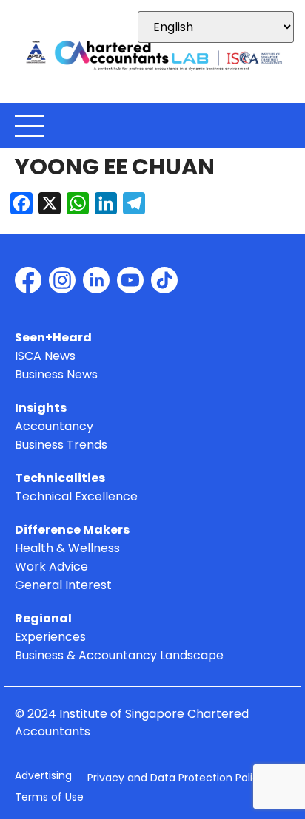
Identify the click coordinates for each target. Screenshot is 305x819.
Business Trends (61, 445)
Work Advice (51, 567)
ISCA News (45, 356)
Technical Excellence (76, 497)
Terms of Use (49, 796)
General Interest (63, 586)
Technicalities (60, 478)
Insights (41, 408)
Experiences (50, 637)
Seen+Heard (53, 338)
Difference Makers (72, 530)
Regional (43, 619)
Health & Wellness (67, 549)
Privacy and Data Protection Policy (176, 777)
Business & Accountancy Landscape (119, 656)
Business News (56, 375)
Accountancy (54, 427)
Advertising (43, 775)
